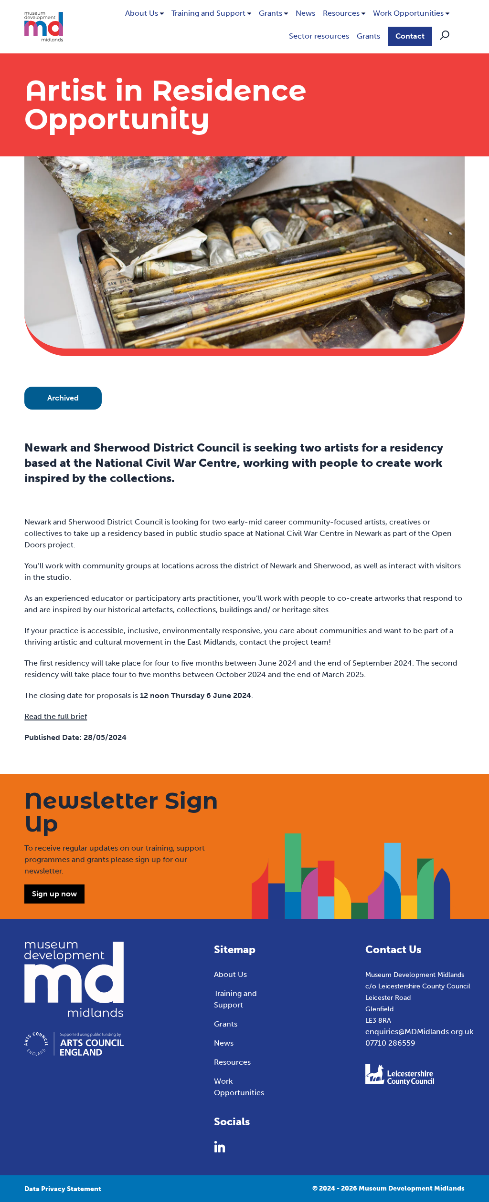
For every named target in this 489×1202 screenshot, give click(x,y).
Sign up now (54, 893)
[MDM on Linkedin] (219, 1146)
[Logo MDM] (43, 27)
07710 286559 (390, 1043)
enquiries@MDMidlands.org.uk (419, 1031)
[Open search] (444, 35)
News (305, 13)
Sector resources (319, 36)
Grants (270, 13)
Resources (341, 13)
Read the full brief (55, 716)
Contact (410, 36)
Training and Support (208, 13)
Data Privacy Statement (62, 1189)
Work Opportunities (408, 13)
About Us (141, 13)
